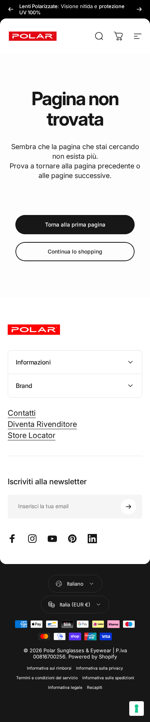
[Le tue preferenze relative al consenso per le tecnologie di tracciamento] (136, 708)
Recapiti (94, 687)
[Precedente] (10, 9)
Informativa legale (65, 687)
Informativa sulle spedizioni (108, 677)
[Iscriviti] (128, 506)
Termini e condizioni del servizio (47, 677)
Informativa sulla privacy (99, 668)
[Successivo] (139, 9)
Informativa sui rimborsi (49, 668)
